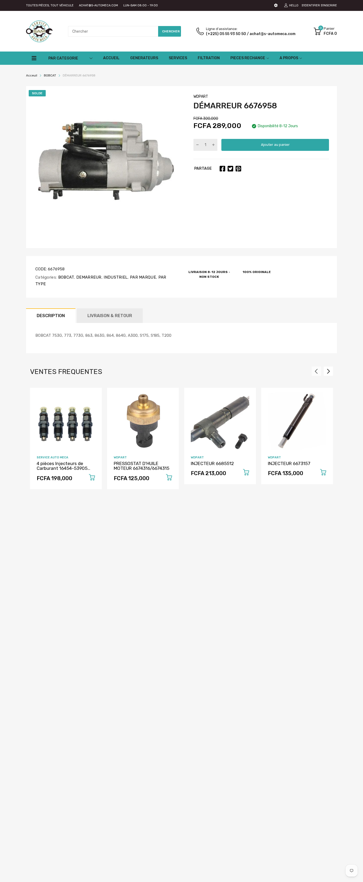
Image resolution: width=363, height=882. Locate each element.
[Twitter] (230, 168)
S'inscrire (329, 5)
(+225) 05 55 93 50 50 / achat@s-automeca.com (251, 34)
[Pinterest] (238, 168)
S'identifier (311, 5)
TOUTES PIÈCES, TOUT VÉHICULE (50, 5)
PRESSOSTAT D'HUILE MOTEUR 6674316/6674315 (141, 466)
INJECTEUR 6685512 (212, 463)
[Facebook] (222, 168)
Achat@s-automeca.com (98, 5)
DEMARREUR (88, 277)
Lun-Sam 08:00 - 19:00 (140, 5)
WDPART (200, 96)
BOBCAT (65, 277)
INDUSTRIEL (115, 277)
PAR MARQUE (142, 277)
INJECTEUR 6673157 (289, 463)
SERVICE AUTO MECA (52, 457)
